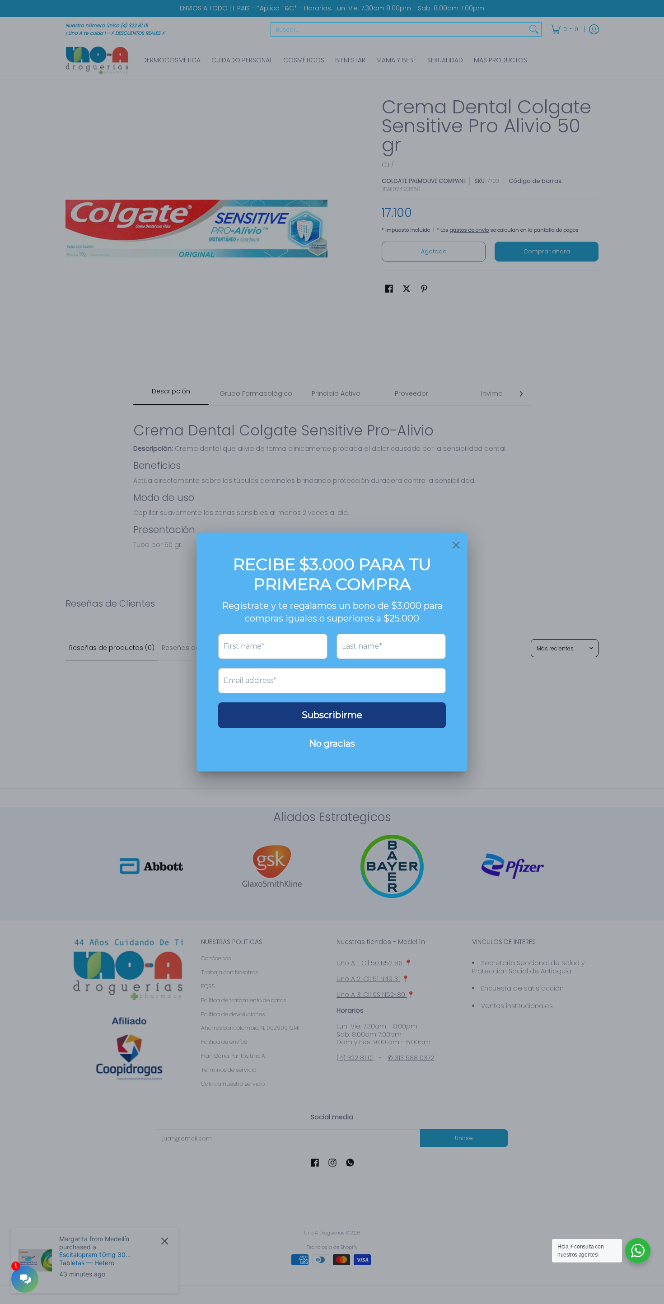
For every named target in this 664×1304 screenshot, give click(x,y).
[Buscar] (534, 29)
